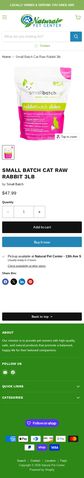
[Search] (76, 37)
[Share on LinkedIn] (22, 281)
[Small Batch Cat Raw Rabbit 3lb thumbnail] (8, 152)
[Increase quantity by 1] (39, 212)
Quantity (7, 202)
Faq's (63, 460)
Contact (35, 460)
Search (21, 460)
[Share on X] (14, 281)
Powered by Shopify (42, 469)
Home (6, 57)
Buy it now (42, 242)
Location (50, 460)
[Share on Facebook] (5, 281)
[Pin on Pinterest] (30, 281)
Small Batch (14, 184)
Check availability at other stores (27, 266)
